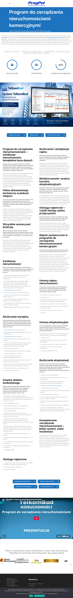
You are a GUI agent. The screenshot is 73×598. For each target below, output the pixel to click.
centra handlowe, (49, 37)
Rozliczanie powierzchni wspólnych (13, 336)
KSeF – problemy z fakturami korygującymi (36, 584)
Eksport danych (8, 307)
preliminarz (13, 232)
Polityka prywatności (39, 595)
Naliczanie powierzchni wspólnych (13, 290)
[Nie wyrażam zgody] (71, 592)
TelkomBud (49, 250)
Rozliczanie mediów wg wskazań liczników (51, 385)
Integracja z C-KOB (9, 449)
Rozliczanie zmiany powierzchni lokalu (14, 332)
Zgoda (31, 595)
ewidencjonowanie (51, 39)
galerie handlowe (58, 37)
